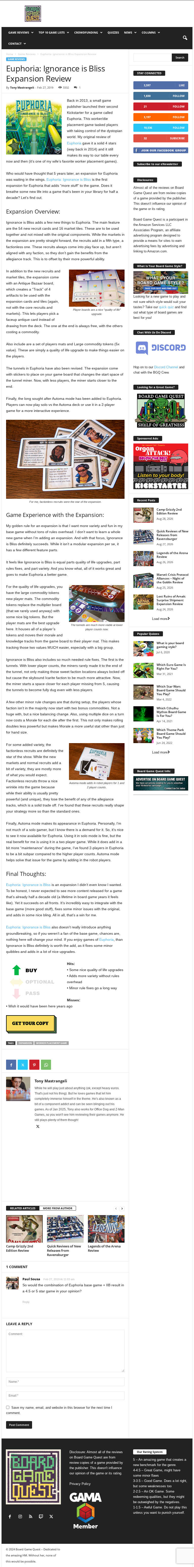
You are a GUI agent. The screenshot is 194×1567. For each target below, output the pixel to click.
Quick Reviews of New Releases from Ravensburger (64, 1250)
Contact (14, 43)
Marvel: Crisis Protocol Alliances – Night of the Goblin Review (172, 578)
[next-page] (122, 1208)
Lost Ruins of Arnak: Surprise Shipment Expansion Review (171, 600)
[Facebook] (11, 1065)
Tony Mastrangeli (22, 87)
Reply (26, 1301)
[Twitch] (42, 1517)
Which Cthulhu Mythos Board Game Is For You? (171, 712)
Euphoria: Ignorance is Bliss (68, 179)
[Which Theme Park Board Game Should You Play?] (143, 735)
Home (9, 54)
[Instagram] (21, 1517)
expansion (25, 1043)
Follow (179, 96)
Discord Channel (166, 367)
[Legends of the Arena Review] (106, 1228)
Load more (159, 619)
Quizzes (113, 32)
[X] (23, 1065)
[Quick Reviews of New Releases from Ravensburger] (65, 1228)
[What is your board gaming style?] (143, 648)
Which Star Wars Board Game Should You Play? (171, 690)
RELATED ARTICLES (22, 1208)
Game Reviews (18, 32)
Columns (149, 32)
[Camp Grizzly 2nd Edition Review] (24, 1228)
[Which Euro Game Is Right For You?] (143, 670)
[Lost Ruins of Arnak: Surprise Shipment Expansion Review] (143, 602)
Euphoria (74, 143)
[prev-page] (115, 1208)
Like (182, 85)
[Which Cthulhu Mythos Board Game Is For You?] (143, 713)
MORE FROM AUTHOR (57, 1208)
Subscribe (177, 138)
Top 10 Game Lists (52, 32)
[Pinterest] (34, 1065)
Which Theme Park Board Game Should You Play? (171, 734)
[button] (184, 38)
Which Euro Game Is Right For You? (171, 667)
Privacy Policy (80, 1484)
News (128, 32)
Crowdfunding (86, 32)
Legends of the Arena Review (104, 1248)
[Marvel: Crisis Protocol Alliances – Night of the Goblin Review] (143, 580)
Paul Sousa (31, 1279)
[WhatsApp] (46, 1065)
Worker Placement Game (51, 1043)
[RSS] (32, 1517)
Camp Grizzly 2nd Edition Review (19, 1248)
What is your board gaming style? (170, 645)
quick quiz (166, 307)
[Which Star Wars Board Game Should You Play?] (143, 692)
